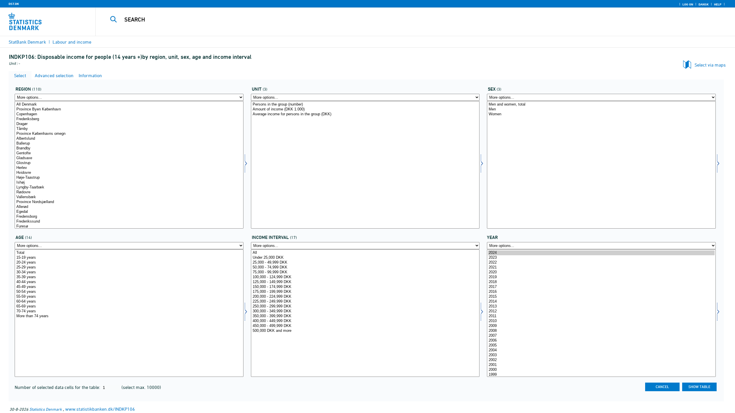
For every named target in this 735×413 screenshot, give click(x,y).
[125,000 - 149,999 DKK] (365, 282)
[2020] (601, 272)
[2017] (601, 287)
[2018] (601, 282)
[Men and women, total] (601, 104)
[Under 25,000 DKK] (365, 257)
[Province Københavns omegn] (129, 133)
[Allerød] (129, 206)
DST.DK (14, 4)
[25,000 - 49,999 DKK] (365, 262)
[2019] (601, 277)
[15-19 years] (129, 257)
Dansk (704, 4)
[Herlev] (129, 167)
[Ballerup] (129, 143)
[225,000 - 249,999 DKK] (365, 301)
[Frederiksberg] (129, 119)
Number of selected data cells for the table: (58, 387)
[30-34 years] (129, 272)
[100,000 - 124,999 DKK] (365, 277)
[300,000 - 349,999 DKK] (365, 311)
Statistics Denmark (45, 409)
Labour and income (72, 41)
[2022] (601, 262)
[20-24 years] (129, 262)
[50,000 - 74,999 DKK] (365, 267)
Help (718, 4)
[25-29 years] (129, 267)
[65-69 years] (129, 306)
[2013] (601, 306)
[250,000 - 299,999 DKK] (365, 306)
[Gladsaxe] (129, 158)
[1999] (601, 374)
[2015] (601, 296)
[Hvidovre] (129, 172)
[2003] (601, 355)
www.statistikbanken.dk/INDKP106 (100, 409)
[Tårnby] (129, 128)
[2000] (601, 369)
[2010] (601, 321)
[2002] (601, 360)
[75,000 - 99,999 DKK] (365, 272)
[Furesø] (129, 226)
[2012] (601, 311)
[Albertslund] (129, 138)
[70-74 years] (129, 311)
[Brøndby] (129, 148)
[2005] (601, 345)
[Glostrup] (129, 163)
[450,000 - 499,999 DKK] (365, 326)
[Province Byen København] (129, 109)
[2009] (601, 326)
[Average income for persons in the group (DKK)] (365, 114)
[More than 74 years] (129, 316)
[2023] (601, 257)
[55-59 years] (129, 296)
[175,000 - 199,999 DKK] (365, 291)
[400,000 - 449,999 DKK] (365, 321)
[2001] (601, 365)
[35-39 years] (129, 277)
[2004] (601, 350)
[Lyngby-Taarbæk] (129, 187)
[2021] (601, 267)
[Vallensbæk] (129, 197)
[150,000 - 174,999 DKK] (365, 287)
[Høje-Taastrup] (129, 177)
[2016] (601, 291)
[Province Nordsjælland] (129, 202)
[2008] (601, 330)
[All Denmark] (129, 104)
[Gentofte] (129, 153)
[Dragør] (129, 124)
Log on (687, 4)
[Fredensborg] (129, 216)
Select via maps (710, 64)
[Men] (601, 109)
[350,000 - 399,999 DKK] (365, 316)
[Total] (129, 252)
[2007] (601, 335)
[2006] (601, 340)
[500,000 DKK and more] (365, 330)
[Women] (601, 114)
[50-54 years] (129, 291)
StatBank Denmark (27, 41)
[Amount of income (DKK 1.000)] (365, 109)
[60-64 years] (129, 301)
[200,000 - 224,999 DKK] (365, 296)
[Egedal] (129, 211)
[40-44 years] (129, 282)
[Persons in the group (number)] (365, 104)
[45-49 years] (129, 287)
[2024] (601, 252)
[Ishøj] (129, 182)
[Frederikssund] (129, 221)
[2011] (601, 316)
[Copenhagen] (129, 114)
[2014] (601, 301)
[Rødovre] (129, 192)
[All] (365, 252)
